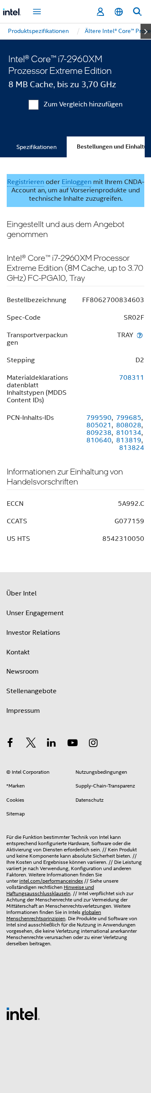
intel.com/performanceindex (51, 881)
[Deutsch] (118, 11)
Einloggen (76, 182)
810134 (128, 433)
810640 (99, 440)
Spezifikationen (36, 147)
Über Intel (21, 593)
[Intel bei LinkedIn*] (51, 744)
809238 (99, 433)
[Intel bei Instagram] (93, 744)
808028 (128, 425)
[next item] (146, 31)
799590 (99, 418)
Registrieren (25, 182)
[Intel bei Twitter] (31, 744)
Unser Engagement (35, 613)
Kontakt (18, 652)
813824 (131, 448)
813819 (128, 440)
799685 (128, 418)
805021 (99, 425)
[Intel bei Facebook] (10, 744)
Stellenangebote (31, 691)
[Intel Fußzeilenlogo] (23, 1013)
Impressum (23, 711)
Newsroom (22, 671)
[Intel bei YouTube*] (72, 744)
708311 (131, 378)
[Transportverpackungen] (139, 334)
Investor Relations (33, 633)
